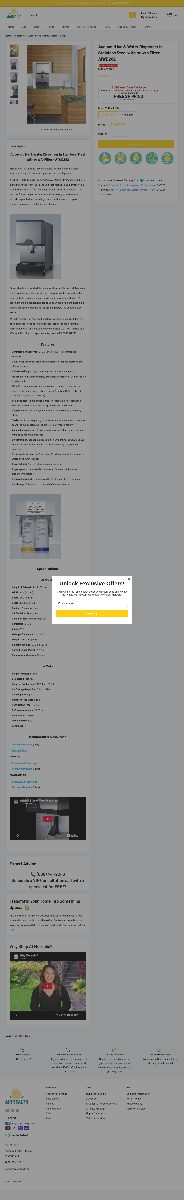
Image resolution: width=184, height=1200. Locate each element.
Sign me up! (92, 614)
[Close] (129, 579)
